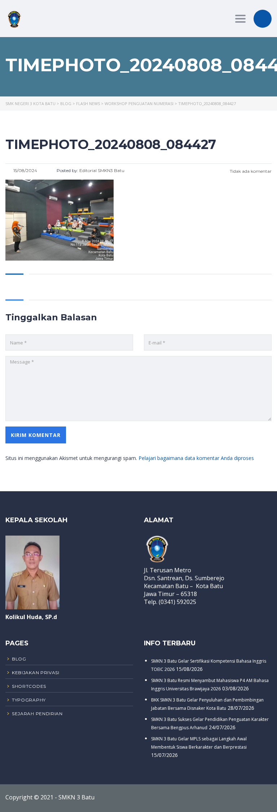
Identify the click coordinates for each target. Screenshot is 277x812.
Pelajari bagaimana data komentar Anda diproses (196, 458)
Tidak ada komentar (250, 171)
